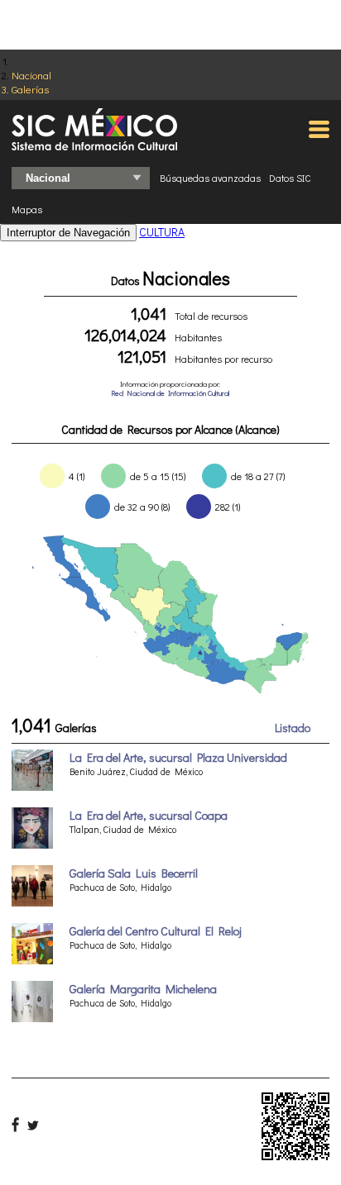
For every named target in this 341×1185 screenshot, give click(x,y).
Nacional (31, 75)
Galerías (30, 89)
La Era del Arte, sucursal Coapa (149, 815)
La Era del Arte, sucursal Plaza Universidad (178, 757)
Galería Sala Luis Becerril (134, 873)
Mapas (27, 209)
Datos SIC (290, 177)
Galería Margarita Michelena (143, 989)
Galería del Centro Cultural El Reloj (156, 931)
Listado (292, 727)
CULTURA (162, 232)
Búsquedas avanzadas (210, 177)
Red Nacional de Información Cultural (170, 392)
